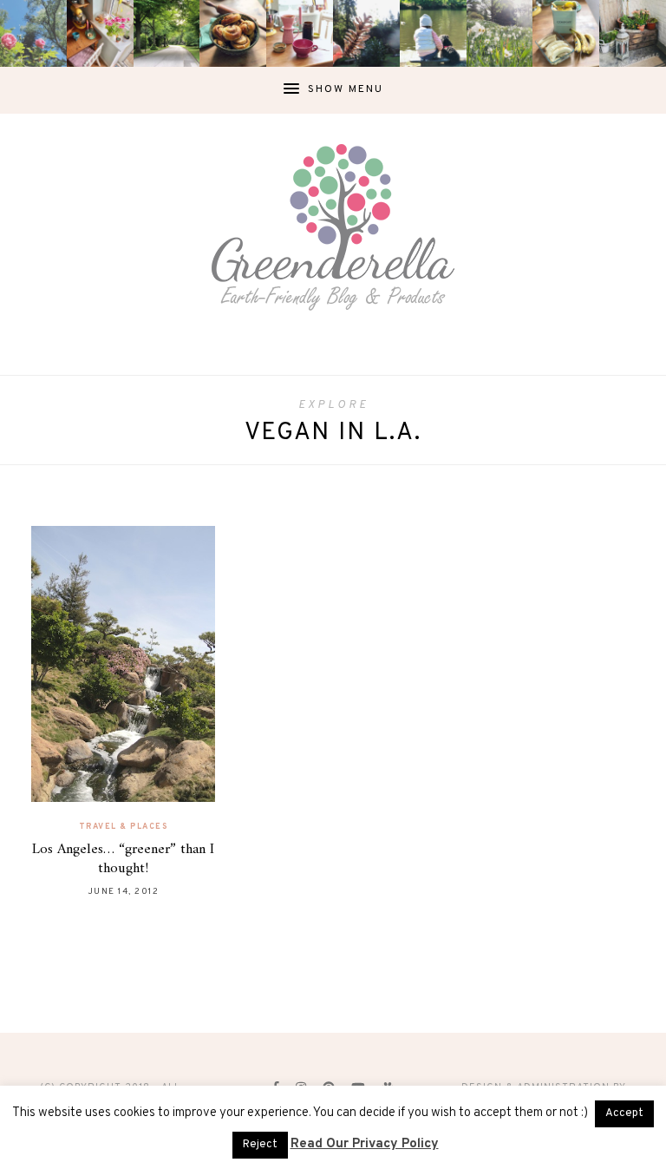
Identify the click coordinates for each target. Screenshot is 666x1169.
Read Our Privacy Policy (365, 1144)
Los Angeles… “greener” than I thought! (123, 859)
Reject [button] (260, 1145)
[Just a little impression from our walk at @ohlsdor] (33, 33)
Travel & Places (123, 826)
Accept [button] (624, 1113)
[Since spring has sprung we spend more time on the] (632, 33)
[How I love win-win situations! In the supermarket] (565, 33)
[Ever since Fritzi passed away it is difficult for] (500, 33)
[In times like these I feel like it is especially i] (366, 33)
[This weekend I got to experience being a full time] (433, 33)
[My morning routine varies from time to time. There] (299, 33)
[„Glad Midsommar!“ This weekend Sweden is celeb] (100, 33)
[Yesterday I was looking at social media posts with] (167, 33)
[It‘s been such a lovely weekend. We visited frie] (232, 33)
